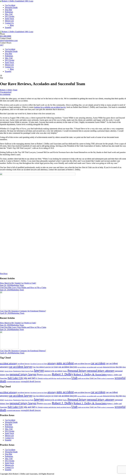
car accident (98, 363)
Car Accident (10, 5)
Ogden (65, 371)
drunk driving (9, 371)
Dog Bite (8, 10)
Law (32, 371)
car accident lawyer (20, 366)
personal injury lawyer (23, 374)
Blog (12, 25)
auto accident (65, 363)
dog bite (119, 367)
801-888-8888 (5, 36)
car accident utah (91, 367)
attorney (51, 363)
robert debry (47, 375)
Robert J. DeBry (62, 374)
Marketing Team (17, 285)
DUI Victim (9, 16)
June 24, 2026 (5, 285)
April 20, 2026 (5, 313)
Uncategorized (5, 92)
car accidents (82, 367)
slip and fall (29, 378)
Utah (74, 378)
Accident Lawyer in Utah (38, 364)
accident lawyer (24, 364)
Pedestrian (9, 12)
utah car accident (83, 378)
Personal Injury (77, 370)
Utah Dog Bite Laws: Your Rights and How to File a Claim (23, 287)
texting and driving (49, 378)
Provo (40, 374)
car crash (99, 367)
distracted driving (109, 367)
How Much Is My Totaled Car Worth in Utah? (18, 283)
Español (8, 27)
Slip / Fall (8, 14)
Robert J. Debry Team (8, 90)
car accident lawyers (67, 367)
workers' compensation (107, 378)
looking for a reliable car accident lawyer (50, 107)
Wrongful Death (11, 7)
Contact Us (9, 23)
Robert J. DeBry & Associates (90, 374)
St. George (39, 378)
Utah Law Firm (95, 378)
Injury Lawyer (25, 371)
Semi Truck (9, 19)
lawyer (39, 370)
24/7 (1, 45)
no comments (5, 94)
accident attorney (8, 363)
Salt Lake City (15, 378)
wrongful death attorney (14, 381)
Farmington (17, 371)
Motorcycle (9, 21)
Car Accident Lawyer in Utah (45, 367)
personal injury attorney (101, 370)
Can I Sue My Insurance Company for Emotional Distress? (23, 311)
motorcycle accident (53, 371)
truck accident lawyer (64, 378)
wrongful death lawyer (31, 381)
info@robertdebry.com (9, 40)
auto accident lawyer (82, 363)
